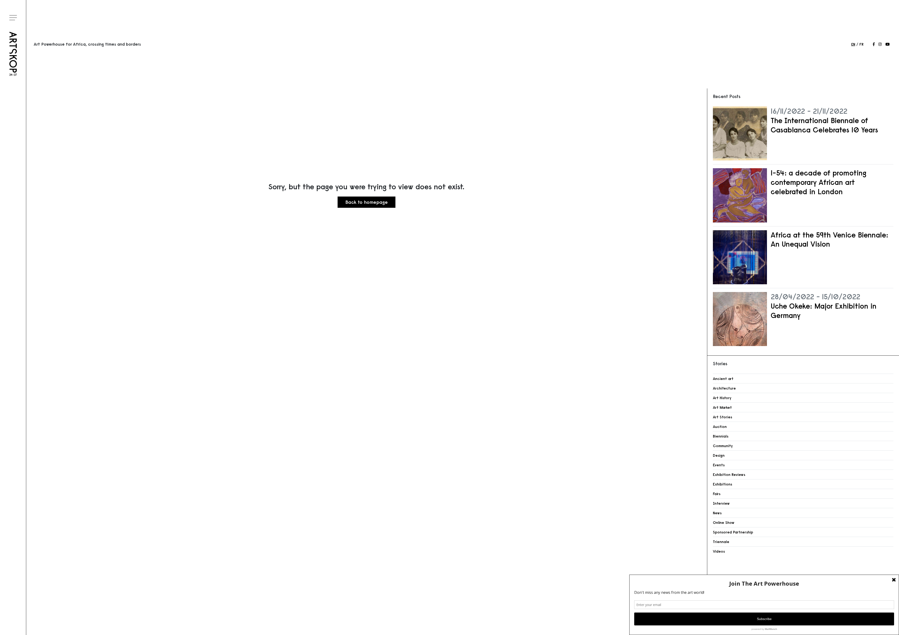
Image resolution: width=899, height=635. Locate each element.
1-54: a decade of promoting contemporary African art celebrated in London (818, 182)
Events (719, 465)
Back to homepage (366, 202)
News (717, 513)
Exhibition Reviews (729, 474)
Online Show (723, 522)
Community (723, 445)
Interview (721, 503)
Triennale (721, 541)
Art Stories (722, 417)
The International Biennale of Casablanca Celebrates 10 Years (824, 125)
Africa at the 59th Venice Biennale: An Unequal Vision (829, 239)
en (853, 44)
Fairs (716, 493)
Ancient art (723, 378)
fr (861, 44)
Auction (720, 426)
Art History (722, 397)
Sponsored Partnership (733, 532)
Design (719, 455)
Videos (719, 551)
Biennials (720, 436)
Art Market (722, 407)
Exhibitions (722, 484)
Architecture (724, 388)
